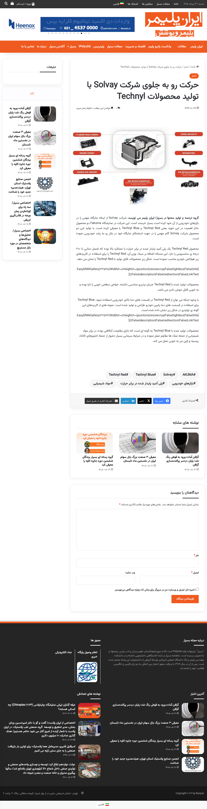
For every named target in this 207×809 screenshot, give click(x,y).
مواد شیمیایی (102, 383)
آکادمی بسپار (56, 46)
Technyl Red (117, 374)
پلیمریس (98, 46)
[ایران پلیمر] (168, 24)
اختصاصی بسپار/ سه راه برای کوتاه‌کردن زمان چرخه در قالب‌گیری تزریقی (20, 211)
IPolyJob (85, 46)
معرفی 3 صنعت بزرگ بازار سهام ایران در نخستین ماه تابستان (138, 459)
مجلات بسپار (163, 4)
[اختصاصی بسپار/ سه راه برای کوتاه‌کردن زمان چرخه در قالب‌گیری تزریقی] (45, 208)
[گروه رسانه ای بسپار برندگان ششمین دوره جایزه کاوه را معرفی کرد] (94, 443)
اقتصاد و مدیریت (135, 46)
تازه (32, 93)
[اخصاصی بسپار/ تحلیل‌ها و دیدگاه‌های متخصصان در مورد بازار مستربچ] (45, 236)
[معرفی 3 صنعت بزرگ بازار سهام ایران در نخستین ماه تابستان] (137, 443)
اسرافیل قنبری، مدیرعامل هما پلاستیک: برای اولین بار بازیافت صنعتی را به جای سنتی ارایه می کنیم (41, 748)
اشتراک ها (133, 4)
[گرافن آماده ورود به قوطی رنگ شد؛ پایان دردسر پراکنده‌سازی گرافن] (180, 443)
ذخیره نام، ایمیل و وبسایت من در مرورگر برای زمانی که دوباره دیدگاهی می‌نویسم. (154, 590)
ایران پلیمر (196, 46)
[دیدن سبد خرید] (12, 4)
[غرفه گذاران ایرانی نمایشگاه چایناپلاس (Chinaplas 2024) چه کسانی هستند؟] (89, 710)
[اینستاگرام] (82, 793)
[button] (88, 33)
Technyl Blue (145, 374)
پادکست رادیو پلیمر (159, 46)
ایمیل (195, 573)
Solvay (168, 374)
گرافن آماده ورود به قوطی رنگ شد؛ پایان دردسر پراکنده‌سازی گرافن (182, 461)
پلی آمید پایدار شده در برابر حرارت (141, 383)
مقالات (182, 46)
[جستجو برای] (6, 4)
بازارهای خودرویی (182, 383)
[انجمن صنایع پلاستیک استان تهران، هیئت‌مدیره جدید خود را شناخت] (45, 184)
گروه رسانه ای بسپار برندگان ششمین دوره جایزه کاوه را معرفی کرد (97, 461)
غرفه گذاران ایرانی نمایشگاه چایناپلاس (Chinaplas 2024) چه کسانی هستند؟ (41, 707)
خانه (176, 4)
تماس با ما (27, 46)
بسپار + (71, 46)
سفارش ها (147, 4)
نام (196, 556)
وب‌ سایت (130, 573)
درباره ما (41, 46)
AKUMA (188, 374)
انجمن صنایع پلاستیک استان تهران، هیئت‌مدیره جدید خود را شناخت (19, 185)
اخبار (186, 67)
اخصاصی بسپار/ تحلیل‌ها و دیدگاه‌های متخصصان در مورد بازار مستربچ (20, 239)
